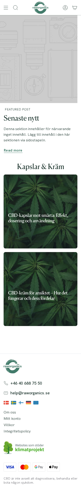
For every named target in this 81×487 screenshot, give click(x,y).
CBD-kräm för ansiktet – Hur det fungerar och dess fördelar (38, 295)
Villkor (9, 425)
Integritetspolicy (17, 431)
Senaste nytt (21, 118)
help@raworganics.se (30, 392)
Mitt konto (12, 418)
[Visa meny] (5, 7)
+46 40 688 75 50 (26, 383)
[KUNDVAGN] (74, 7)
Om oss (10, 412)
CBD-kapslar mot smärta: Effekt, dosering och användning (38, 218)
